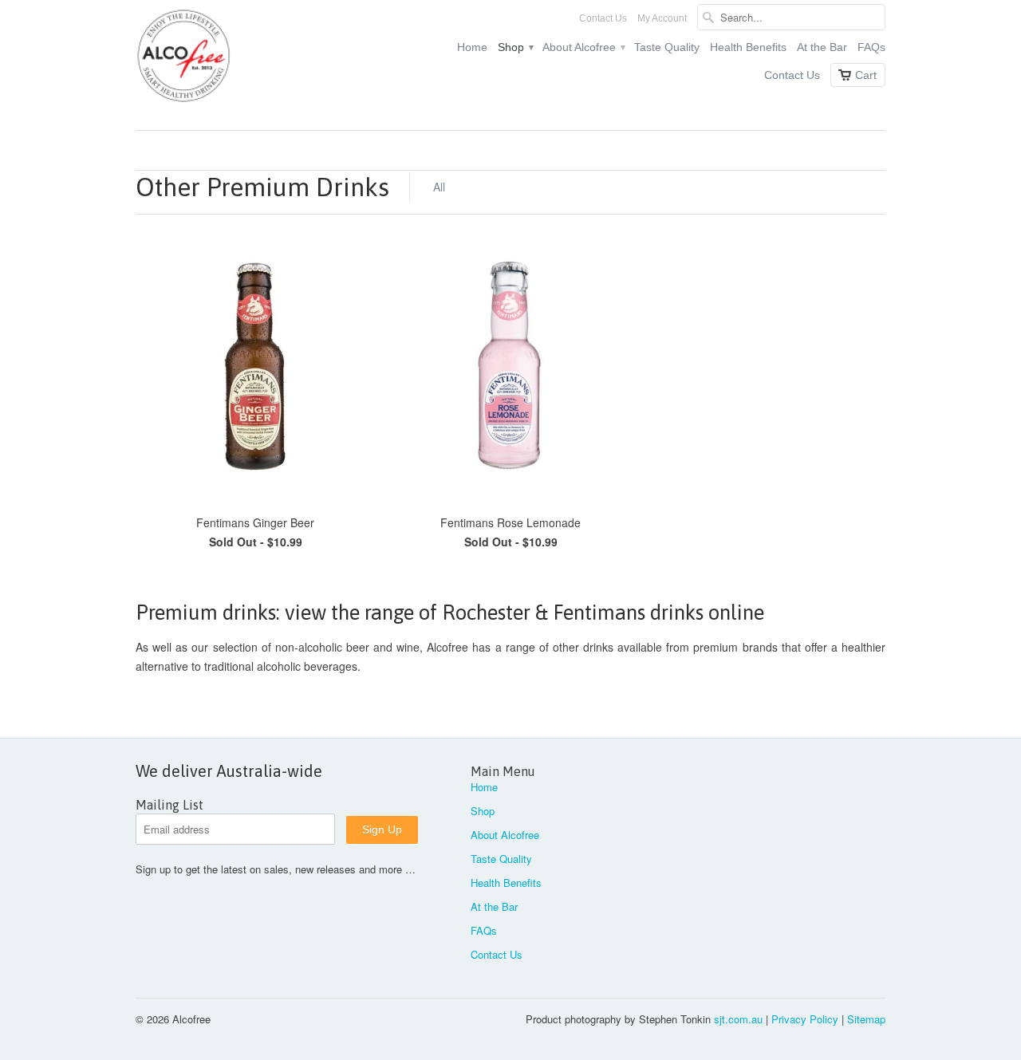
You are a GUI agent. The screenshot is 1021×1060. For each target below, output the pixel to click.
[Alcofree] (255, 58)
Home (472, 47)
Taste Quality (667, 47)
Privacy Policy (804, 1019)
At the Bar (822, 47)
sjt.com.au (738, 1019)
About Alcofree (583, 47)
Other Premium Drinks (262, 187)
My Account (662, 18)
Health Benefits (748, 47)
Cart (866, 75)
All (439, 187)
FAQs (871, 47)
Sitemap (866, 1019)
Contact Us (603, 18)
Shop (515, 47)
